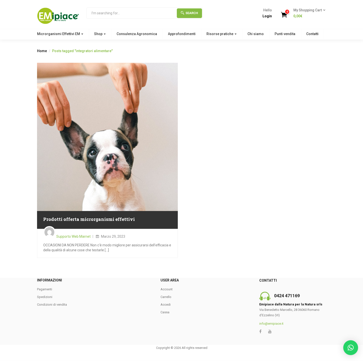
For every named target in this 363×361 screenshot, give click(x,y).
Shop (98, 34)
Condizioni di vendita (52, 304)
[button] (308, 13)
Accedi (166, 304)
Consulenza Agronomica (137, 34)
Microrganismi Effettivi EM (59, 34)
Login (267, 16)
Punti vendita (285, 34)
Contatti (312, 34)
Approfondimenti (182, 34)
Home (42, 51)
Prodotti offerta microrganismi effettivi (89, 219)
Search (191, 13)
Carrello (166, 297)
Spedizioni (44, 297)
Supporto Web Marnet (73, 236)
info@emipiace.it (271, 323)
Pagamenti (44, 289)
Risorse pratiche (220, 34)
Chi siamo (255, 34)
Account (167, 289)
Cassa (165, 312)
